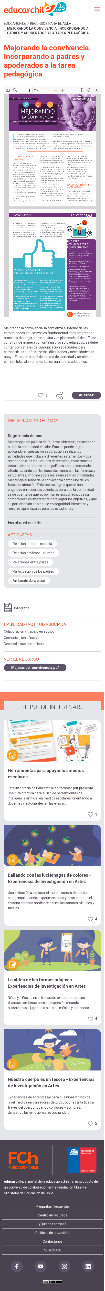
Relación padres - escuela (32, 544)
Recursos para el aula (50, 23)
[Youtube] (40, 1266)
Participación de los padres (33, 571)
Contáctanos (53, 1241)
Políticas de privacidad (52, 1233)
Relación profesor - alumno (33, 553)
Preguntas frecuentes (53, 1206)
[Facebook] (17, 1266)
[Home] (35, 9)
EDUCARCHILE (15, 23)
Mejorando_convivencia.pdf (35, 667)
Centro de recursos (52, 1215)
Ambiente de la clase (29, 581)
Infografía (22, 608)
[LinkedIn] (88, 1266)
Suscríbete (52, 1250)
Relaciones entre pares (30, 562)
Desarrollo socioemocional (24, 644)
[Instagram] (64, 1266)
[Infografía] (8, 607)
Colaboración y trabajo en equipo (29, 631)
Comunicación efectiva (21, 638)
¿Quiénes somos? (52, 1224)
